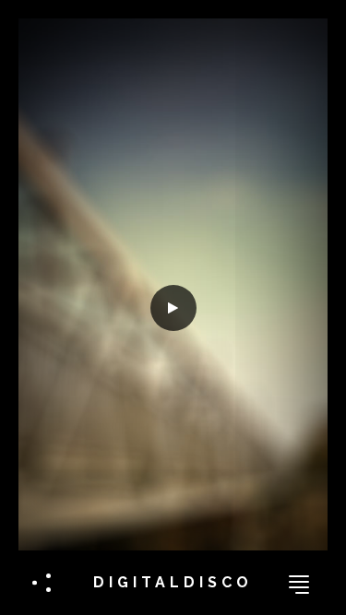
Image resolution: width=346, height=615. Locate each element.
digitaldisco (173, 582)
